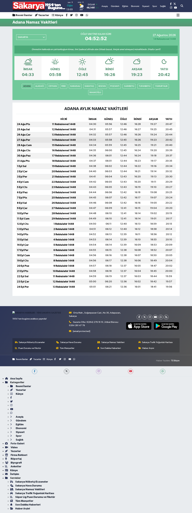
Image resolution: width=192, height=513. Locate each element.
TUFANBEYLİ (144, 86)
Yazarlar (43, 15)
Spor (18, 436)
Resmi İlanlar (24, 15)
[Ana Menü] (178, 15)
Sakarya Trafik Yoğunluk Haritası (157, 342)
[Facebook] (139, 317)
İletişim (14, 474)
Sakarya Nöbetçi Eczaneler (32, 342)
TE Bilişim (175, 360)
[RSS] (166, 317)
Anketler (15, 466)
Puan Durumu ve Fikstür (29, 348)
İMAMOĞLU (95, 92)
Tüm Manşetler (67, 348)
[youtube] (130, 371)
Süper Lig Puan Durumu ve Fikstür (35, 497)
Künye (59, 15)
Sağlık (19, 439)
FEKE (63, 86)
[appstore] (139, 326)
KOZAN (102, 86)
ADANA (27, 86)
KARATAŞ (89, 86)
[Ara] (182, 6)
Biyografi (16, 462)
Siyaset (20, 432)
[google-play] (166, 326)
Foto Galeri (17, 443)
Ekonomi (20, 428)
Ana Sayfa (16, 378)
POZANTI (114, 86)
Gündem (20, 420)
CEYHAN (52, 86)
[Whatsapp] (160, 317)
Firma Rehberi (18, 455)
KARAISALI (75, 86)
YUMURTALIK (161, 86)
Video (14, 447)
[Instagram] (149, 317)
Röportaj (15, 459)
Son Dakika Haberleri (110, 348)
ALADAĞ (39, 86)
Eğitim (19, 424)
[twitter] (66, 371)
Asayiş (19, 417)
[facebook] (34, 371)
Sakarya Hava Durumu (70, 342)
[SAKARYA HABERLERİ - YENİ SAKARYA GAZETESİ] (39, 6)
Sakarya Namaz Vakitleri (112, 342)
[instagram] (98, 371)
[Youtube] (155, 317)
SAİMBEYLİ (129, 86)
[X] (144, 317)
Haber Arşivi (148, 348)
